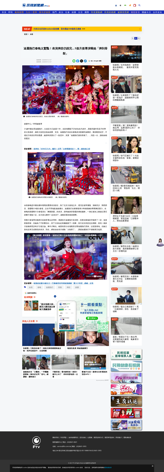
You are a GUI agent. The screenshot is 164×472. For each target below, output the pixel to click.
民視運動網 (96, 12)
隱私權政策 (108, 467)
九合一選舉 (31, 12)
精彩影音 (135, 12)
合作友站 (157, 12)
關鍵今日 (146, 12)
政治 (61, 12)
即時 (10, 12)
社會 (67, 12)
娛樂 (74, 12)
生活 (80, 12)
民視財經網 (110, 12)
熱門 (54, 12)
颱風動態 (19, 12)
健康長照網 (123, 12)
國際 (87, 12)
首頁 (4, 12)
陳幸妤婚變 (44, 12)
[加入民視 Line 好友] (82, 314)
